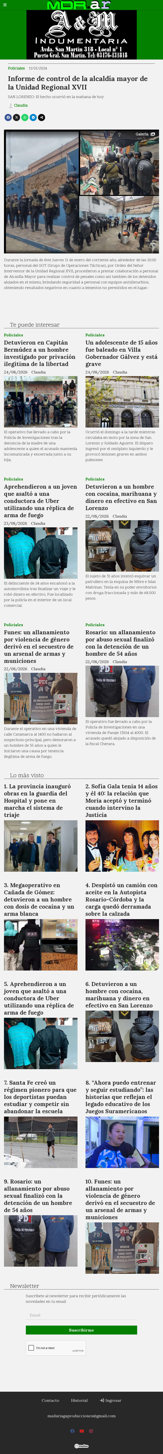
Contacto (50, 1400)
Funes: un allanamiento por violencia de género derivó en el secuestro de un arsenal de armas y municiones (39, 646)
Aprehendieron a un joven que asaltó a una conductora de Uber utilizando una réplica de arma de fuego (40, 501)
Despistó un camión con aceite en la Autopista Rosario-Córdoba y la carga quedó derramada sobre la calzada (121, 899)
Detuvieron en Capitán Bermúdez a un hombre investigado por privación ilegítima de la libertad (40, 353)
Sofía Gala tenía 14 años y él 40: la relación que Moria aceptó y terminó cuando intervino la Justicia (121, 800)
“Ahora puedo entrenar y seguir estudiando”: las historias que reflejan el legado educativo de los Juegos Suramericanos (120, 1097)
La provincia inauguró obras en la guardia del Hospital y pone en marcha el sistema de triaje (37, 800)
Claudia (21, 105)
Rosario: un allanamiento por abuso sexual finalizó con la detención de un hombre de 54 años (120, 643)
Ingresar (113, 1400)
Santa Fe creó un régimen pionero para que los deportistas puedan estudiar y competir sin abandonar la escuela (40, 1097)
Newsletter (24, 1286)
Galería (142, 134)
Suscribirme (81, 1330)
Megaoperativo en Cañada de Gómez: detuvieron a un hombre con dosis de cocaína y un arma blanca (39, 899)
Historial (79, 1400)
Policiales (16, 68)
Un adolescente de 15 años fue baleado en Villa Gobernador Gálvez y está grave (121, 353)
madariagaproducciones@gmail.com (82, 1415)
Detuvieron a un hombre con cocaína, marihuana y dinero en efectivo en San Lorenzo (121, 497)
